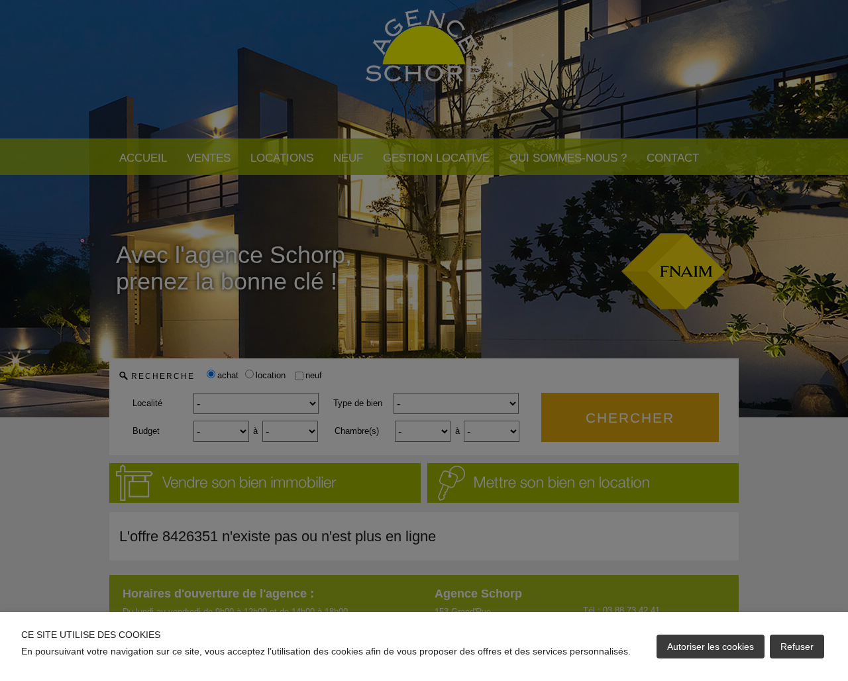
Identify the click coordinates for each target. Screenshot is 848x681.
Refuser (797, 646)
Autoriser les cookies (710, 646)
